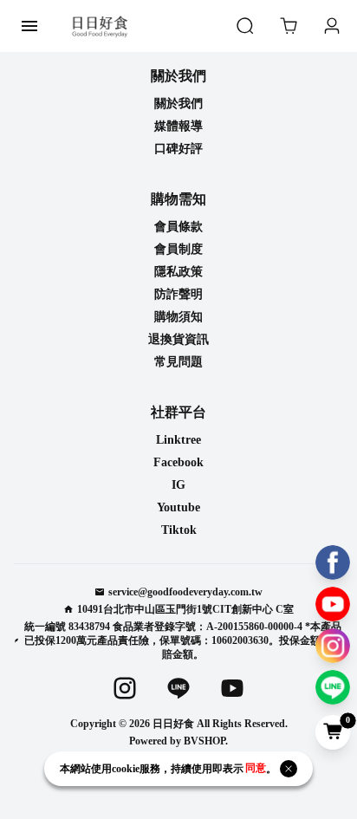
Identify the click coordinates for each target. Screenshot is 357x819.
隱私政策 (178, 271)
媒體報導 (178, 126)
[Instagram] (332, 645)
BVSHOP (204, 741)
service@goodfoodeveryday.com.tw (185, 592)
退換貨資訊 (178, 339)
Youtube (178, 507)
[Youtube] (332, 604)
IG (178, 484)
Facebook (178, 462)
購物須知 (178, 316)
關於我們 (178, 103)
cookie (126, 769)
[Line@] (332, 687)
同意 (255, 768)
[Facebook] (332, 562)
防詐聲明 (178, 294)
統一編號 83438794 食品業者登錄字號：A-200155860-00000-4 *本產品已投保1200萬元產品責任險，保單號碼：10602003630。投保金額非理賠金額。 (182, 640)
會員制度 (178, 249)
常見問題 (178, 361)
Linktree (178, 439)
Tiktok (179, 529)
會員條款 (178, 226)
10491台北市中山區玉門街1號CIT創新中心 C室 (185, 609)
